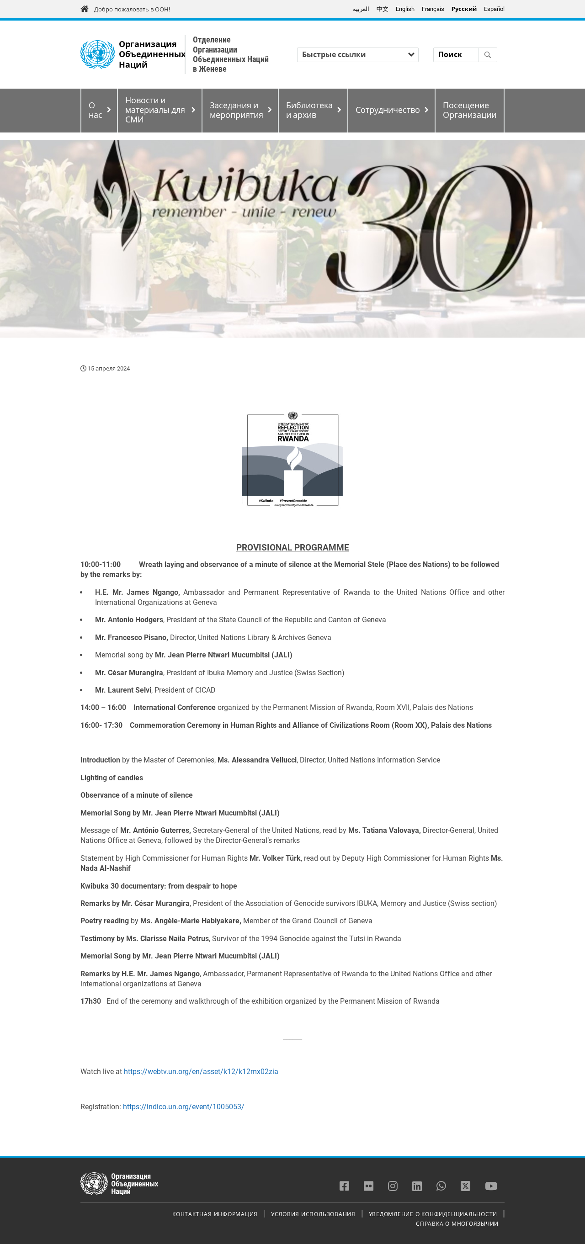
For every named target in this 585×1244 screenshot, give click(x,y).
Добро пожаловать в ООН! (132, 9)
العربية (361, 8)
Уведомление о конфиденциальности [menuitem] (433, 1214)
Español (494, 8)
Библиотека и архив (309, 110)
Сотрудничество (388, 110)
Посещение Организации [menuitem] (469, 110)
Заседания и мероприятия (236, 110)
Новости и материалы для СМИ (155, 110)
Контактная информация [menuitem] (215, 1214)
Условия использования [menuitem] (313, 1214)
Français (433, 8)
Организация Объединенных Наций (152, 54)
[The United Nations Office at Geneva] (97, 54)
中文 (382, 8)
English (405, 8)
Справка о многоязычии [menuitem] (457, 1223)
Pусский (464, 8)
